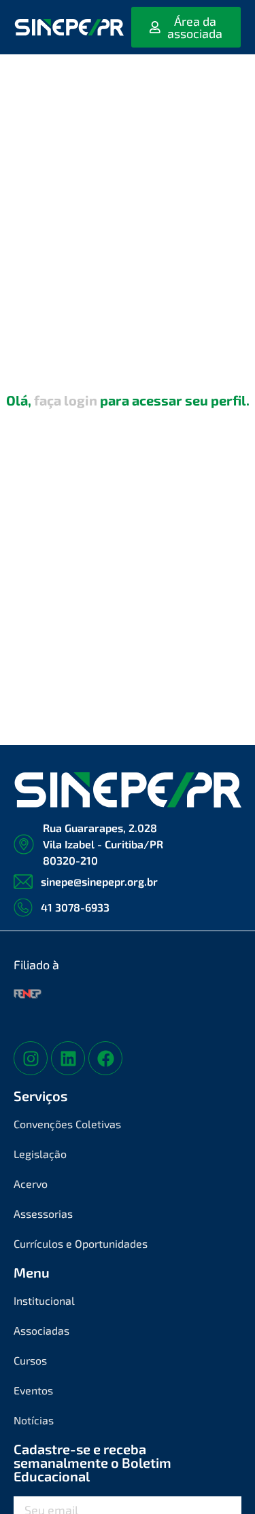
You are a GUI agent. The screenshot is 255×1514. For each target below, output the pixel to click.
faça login (65, 400)
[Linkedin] (68, 1058)
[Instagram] (31, 1058)
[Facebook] (105, 1058)
